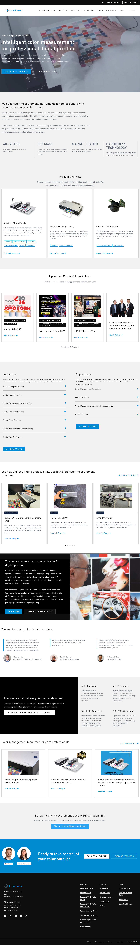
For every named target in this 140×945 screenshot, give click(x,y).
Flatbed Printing (82, 397)
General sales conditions (103, 942)
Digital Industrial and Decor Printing (18, 428)
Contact (132, 10)
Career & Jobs (105, 901)
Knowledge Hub (124, 888)
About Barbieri (105, 888)
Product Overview (86, 888)
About (122, 10)
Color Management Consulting (88, 389)
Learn (99, 10)
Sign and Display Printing (13, 386)
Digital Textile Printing (12, 395)
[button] (103, 2)
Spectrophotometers (45, 10)
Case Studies (88, 10)
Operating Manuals (125, 904)
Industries (61, 10)
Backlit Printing (81, 414)
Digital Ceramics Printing (13, 411)
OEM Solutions (85, 927)
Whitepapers (123, 899)
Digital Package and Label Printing (17, 403)
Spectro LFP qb (85, 892)
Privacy (89, 942)
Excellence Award (106, 897)
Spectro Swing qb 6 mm (88, 915)
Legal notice (120, 942)
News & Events (111, 10)
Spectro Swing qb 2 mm (88, 911)
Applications (74, 10)
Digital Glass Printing (12, 420)
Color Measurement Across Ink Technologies (94, 406)
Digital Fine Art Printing (13, 437)
